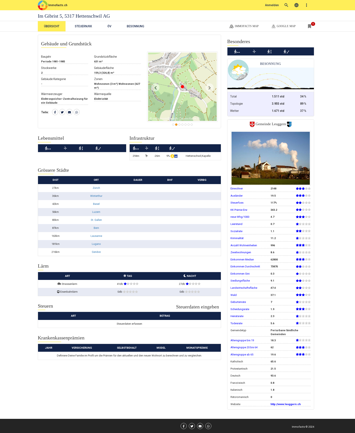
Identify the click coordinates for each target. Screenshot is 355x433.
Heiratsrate (237, 316)
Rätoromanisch (240, 397)
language (296, 5)
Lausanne (96, 235)
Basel (96, 203)
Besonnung (135, 26)
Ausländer (237, 195)
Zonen (98, 79)
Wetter (234, 110)
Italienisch (236, 389)
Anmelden (272, 5)
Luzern (96, 211)
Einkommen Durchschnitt (245, 266)
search (286, 5)
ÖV (109, 26)
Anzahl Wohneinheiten (244, 245)
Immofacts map (246, 26)
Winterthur (96, 195)
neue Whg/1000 (240, 216)
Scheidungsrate (240, 309)
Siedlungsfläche (240, 280)
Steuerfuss (237, 202)
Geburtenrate (238, 302)
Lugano (96, 243)
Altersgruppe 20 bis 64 (244, 347)
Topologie (236, 103)
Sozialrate (236, 231)
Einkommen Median (242, 259)
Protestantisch (239, 368)
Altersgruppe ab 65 (242, 354)
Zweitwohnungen (241, 252)
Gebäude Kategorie (53, 79)
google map (286, 26)
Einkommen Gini (240, 273)
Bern (96, 227)
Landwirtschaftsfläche (244, 287)
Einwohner (237, 188)
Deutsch (235, 375)
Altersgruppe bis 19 (242, 340)
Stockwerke (48, 68)
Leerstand (236, 224)
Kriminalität (237, 238)
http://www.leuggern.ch (286, 404)
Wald (234, 295)
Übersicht (51, 26)
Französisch (238, 382)
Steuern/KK (83, 26)
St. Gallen (96, 219)
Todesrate (236, 323)
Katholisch (237, 361)
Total (233, 96)
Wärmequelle (102, 94)
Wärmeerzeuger (51, 94)
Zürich (96, 187)
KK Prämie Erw (239, 209)
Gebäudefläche (104, 68)
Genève (96, 251)
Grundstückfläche (105, 56)
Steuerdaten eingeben (197, 306)
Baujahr (46, 56)
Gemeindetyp (238, 330)
